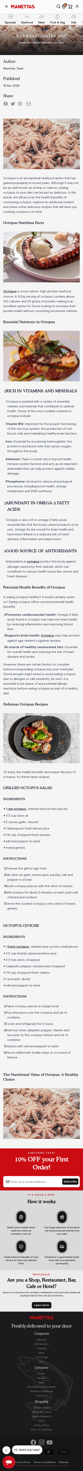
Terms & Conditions (41, 1429)
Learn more (41, 1305)
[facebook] (5, 103)
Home (41, 1373)
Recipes (41, 1378)
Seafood (41, 1348)
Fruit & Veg (42, 1357)
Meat (41, 1352)
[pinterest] (20, 103)
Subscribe (70, 1181)
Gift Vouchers (41, 1344)
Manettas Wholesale (41, 1391)
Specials (41, 1339)
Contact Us (41, 1395)
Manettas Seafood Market (41, 1386)
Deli (41, 1361)
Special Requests (41, 1416)
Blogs (41, 1382)
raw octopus (16, 809)
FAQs (41, 1420)
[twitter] (12, 103)
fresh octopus (18, 947)
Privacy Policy (41, 1425)
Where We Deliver (41, 1412)
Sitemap (63, 1462)
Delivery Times (41, 1407)
